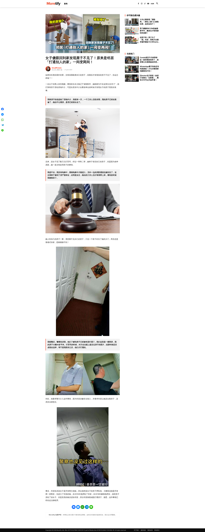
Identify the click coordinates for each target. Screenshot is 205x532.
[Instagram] (141, 3)
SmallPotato (57, 68)
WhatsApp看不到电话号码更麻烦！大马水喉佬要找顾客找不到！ (149, 68)
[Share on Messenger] (78, 507)
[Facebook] (138, 3)
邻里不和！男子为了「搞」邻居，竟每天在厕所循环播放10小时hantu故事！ (149, 39)
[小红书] (151, 3)
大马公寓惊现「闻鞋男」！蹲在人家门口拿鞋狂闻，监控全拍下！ (149, 21)
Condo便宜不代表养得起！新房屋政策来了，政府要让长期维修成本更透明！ (149, 59)
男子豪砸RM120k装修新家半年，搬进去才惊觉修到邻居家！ (149, 30)
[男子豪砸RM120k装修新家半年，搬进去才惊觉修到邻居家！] (132, 31)
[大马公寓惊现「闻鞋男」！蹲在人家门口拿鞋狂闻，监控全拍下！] (132, 22)
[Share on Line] (91, 507)
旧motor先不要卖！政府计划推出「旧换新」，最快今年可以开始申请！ (149, 77)
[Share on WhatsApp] (82, 507)
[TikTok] (144, 3)
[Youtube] (148, 3)
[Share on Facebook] (74, 507)
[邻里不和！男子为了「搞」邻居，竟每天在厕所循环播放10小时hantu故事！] (132, 40)
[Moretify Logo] (53, 3)
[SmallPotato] (48, 68)
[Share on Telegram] (87, 507)
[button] (157, 3)
